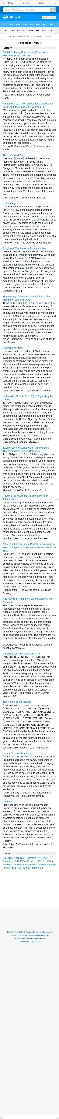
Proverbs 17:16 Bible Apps (41, 864)
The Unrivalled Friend (14, 155)
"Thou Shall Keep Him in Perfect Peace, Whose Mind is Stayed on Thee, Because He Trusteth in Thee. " (29, 547)
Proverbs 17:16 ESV (14, 861)
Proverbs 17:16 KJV (14, 864)
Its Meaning (9, 203)
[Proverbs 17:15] (3, 505)
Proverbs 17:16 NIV (13, 858)
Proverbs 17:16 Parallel (17, 867)
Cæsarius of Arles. (13, 348)
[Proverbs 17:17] (55, 505)
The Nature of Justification (17, 701)
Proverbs (8, 801)
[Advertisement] (29, 892)
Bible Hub (37, 867)
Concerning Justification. (16, 753)
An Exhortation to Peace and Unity (21, 653)
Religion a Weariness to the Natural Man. (25, 248)
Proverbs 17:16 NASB (39, 861)
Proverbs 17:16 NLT (37, 858)
